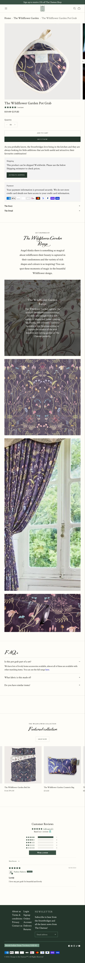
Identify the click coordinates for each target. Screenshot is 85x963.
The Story (8, 206)
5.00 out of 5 (48, 829)
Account (27, 922)
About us (16, 911)
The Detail (8, 210)
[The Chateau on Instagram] (74, 946)
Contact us (17, 925)
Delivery (27, 925)
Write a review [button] (42, 852)
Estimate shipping (17, 175)
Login (26, 911)
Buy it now (43, 139)
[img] (15, 868)
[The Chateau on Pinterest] (71, 946)
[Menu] (6, 8)
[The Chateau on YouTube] (79, 946)
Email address (42, 932)
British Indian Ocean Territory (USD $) (21, 945)
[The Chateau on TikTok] (77, 946)
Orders (26, 918)
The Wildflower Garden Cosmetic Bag (59, 787)
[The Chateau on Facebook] (69, 946)
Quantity (8, 119)
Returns (27, 929)
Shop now (42, 739)
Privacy (15, 922)
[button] (10, 107)
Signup (26, 914)
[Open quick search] (74, 8)
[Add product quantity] (7, 124)
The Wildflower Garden (26, 18)
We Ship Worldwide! (42, 2)
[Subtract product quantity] (15, 124)
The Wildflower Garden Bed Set (17, 787)
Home (7, 18)
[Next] (83, 61)
